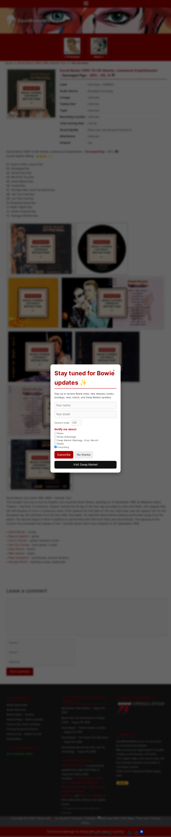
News (60, 433)
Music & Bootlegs (66, 436)
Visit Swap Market (85, 464)
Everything (63, 447)
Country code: (62, 422)
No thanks (84, 454)
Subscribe (64, 454)
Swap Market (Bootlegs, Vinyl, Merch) (77, 440)
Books (60, 443)
